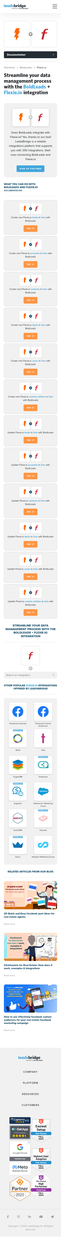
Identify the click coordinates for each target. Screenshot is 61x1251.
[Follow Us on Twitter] (52, 1217)
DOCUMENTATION (13, 190)
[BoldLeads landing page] (17, 34)
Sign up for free (30, 168)
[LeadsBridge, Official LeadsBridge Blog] (16, 6)
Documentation (16, 55)
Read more (9, 924)
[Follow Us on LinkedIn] (29, 1217)
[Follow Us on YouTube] (41, 1217)
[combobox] (30, 675)
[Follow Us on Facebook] (8, 1217)
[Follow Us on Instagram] (18, 1217)
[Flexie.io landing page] (44, 34)
